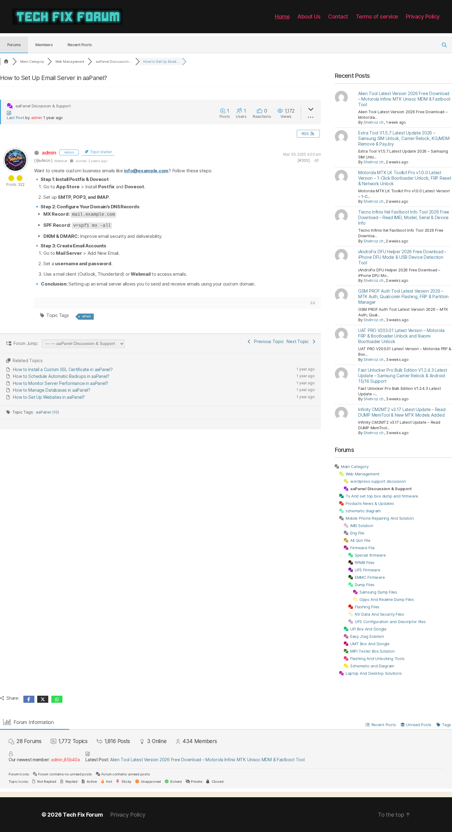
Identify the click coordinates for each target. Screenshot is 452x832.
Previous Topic (267, 341)
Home (282, 16)
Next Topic (299, 341)
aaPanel (86, 316)
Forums (14, 44)
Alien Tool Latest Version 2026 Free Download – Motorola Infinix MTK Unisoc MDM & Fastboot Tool (404, 99)
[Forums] (6, 61)
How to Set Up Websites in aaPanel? (49, 397)
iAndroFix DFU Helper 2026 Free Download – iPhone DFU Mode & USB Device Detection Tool (402, 257)
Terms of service (377, 16)
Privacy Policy (423, 16)
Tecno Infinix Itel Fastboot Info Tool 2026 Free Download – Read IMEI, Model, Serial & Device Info (403, 217)
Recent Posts (80, 44)
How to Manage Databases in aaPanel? (51, 390)
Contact (338, 16)
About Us (308, 16)
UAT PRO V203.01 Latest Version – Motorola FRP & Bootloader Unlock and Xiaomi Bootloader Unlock (401, 336)
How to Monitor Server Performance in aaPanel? (60, 383)
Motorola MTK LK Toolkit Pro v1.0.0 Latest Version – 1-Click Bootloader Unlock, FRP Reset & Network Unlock (404, 178)
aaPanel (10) (47, 412)
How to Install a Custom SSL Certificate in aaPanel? (63, 369)
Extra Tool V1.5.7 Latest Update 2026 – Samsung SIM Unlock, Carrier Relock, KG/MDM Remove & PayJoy (404, 138)
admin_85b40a (65, 759)
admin (36, 117)
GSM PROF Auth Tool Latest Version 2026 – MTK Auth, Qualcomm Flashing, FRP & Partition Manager (403, 296)
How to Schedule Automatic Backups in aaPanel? (61, 376)
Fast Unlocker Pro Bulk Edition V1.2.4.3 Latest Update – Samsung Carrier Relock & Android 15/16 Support (402, 375)
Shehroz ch (373, 122)
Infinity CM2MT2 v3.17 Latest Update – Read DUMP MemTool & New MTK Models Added (402, 412)
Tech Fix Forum (83, 814)
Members (44, 44)
